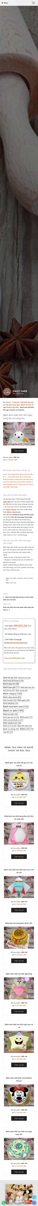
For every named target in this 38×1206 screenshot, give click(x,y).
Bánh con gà (22, 690)
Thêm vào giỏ (19, 451)
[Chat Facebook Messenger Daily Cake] (34, 1203)
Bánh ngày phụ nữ (11, 717)
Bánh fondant (10, 700)
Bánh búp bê (11, 684)
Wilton (9, 512)
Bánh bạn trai (27, 687)
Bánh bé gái (10, 678)
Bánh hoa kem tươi (16, 706)
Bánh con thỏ (11, 583)
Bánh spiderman (12, 723)
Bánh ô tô (27, 729)
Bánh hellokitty (10, 703)
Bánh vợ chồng (11, 729)
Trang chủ (15, 402)
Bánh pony (26, 717)
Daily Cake (20, 391)
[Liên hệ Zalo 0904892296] (34, 1197)
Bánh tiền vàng (24, 726)
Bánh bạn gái (11, 687)
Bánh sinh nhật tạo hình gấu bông (19, 974)
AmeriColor (16, 512)
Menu (6, 3)
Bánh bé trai (24, 678)
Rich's (8, 509)
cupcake (8, 732)
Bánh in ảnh (13, 710)
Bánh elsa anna (12, 697)
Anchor (13, 509)
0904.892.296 (20, 625)
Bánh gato (23, 700)
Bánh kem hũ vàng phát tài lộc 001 (18, 923)
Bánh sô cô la (10, 726)
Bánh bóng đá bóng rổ (13, 681)
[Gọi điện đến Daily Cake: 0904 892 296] (3, 1203)
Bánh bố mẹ (9, 690)
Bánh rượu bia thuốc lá (13, 720)
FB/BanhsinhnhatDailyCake (15, 642)
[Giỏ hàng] (33, 3)
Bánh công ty (12, 693)
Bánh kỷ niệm (10, 714)
